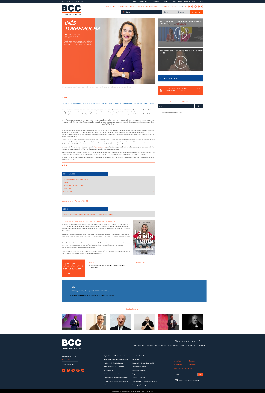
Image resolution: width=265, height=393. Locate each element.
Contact (67, 273)
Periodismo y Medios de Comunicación (116, 377)
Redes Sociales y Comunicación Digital (144, 381)
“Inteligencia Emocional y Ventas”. (74, 185)
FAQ (190, 368)
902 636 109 (70, 356)
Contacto (141, 6)
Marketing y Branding (139, 370)
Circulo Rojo (137, 391)
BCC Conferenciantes (120, 6)
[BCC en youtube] (195, 6)
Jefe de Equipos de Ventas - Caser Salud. (101, 295)
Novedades (107, 6)
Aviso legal (177, 361)
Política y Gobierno (138, 377)
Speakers (133, 6)
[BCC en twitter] (189, 6)
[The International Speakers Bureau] (72, 10)
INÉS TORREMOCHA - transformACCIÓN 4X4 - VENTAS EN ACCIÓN (181, 51)
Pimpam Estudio (149, 391)
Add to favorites (171, 78)
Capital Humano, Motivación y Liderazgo (82, 103)
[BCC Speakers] (71, 344)
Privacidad (192, 364)
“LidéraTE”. (66, 182)
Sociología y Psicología (139, 385)
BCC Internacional (152, 6)
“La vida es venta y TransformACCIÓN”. (76, 179)
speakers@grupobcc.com (70, 359)
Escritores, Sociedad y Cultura (113, 363)
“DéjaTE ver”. (67, 188)
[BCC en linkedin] (202, 6)
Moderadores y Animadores (112, 374)
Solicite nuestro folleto (169, 6)
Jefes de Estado (109, 370)
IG (119, 391)
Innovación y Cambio (139, 367)
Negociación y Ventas (144, 103)
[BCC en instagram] (199, 6)
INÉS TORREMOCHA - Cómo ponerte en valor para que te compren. (181, 22)
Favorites (197, 12)
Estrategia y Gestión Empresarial (117, 103)
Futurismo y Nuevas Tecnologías (114, 367)
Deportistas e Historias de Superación (116, 359)
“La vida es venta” (100, 147)
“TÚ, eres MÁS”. (68, 192)
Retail (105, 385)
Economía (135, 359)
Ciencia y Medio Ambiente (140, 356)
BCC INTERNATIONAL (69, 364)
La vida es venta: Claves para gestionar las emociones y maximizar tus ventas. (88, 214)
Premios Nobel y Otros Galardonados (116, 381)
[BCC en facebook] (192, 6)
